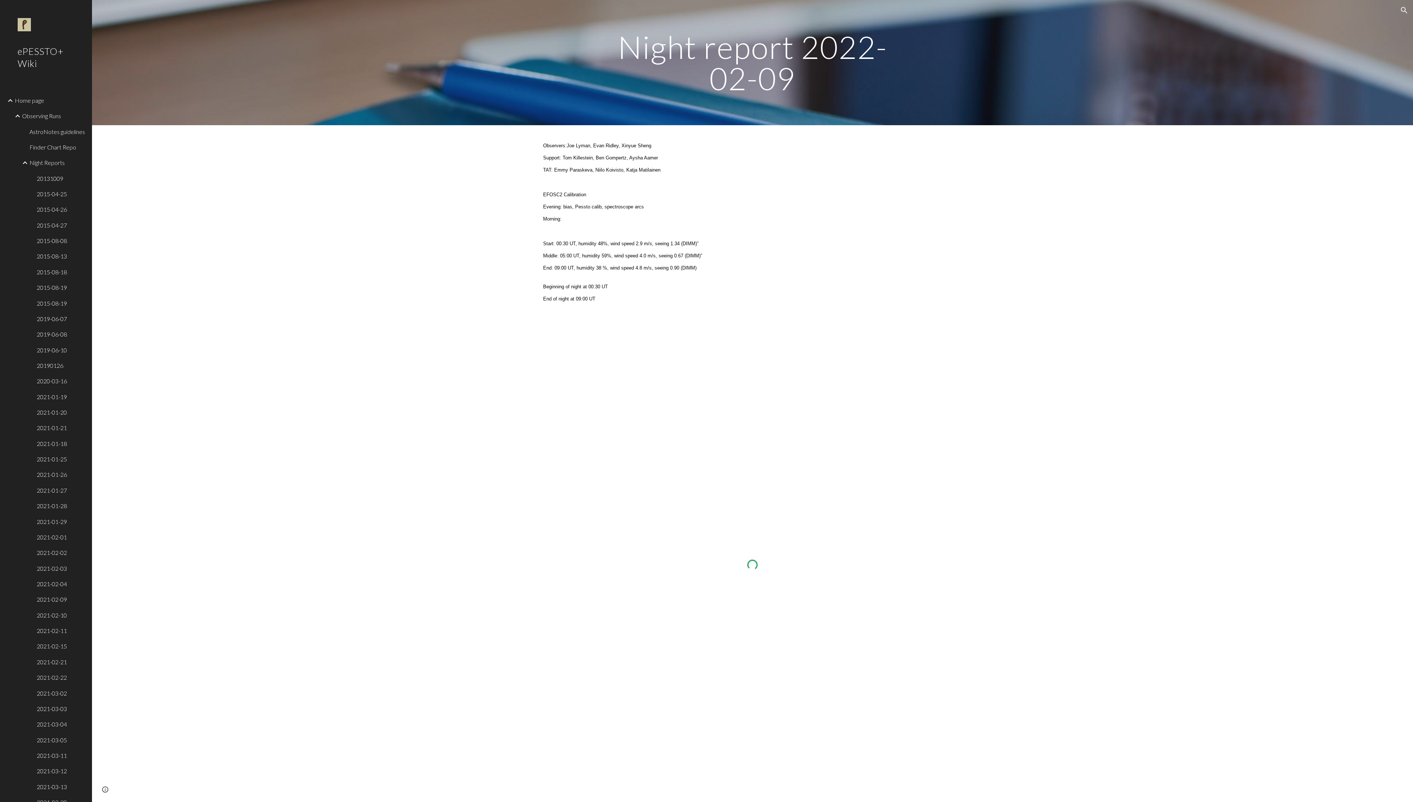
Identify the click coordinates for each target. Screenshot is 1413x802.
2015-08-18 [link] (52, 271)
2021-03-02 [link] (52, 693)
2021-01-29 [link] (52, 521)
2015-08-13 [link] (52, 256)
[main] (752, 62)
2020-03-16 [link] (52, 380)
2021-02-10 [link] (52, 615)
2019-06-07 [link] (52, 318)
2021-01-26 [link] (52, 474)
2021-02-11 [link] (52, 630)
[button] (1404, 10)
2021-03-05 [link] (52, 739)
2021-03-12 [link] (52, 770)
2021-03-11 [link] (52, 755)
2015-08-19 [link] (52, 287)
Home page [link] (29, 100)
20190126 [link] (50, 365)
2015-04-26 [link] (52, 209)
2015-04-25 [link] (52, 193)
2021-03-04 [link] (52, 724)
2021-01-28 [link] (52, 505)
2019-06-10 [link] (52, 350)
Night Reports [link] (47, 162)
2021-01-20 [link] (52, 412)
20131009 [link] (50, 178)
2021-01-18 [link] (52, 443)
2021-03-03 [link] (52, 708)
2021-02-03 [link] (52, 568)
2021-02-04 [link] (52, 583)
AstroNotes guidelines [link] (57, 131)
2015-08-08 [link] (52, 240)
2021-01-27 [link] (52, 490)
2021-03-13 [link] (52, 786)
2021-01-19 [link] (52, 396)
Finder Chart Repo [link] (52, 147)
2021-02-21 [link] (52, 661)
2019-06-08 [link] (52, 334)
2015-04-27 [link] (52, 225)
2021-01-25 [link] (52, 458)
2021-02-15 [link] (52, 646)
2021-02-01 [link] (52, 537)
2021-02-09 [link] (52, 599)
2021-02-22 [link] (52, 677)
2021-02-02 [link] (52, 552)
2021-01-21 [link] (52, 427)
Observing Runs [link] (41, 115)
